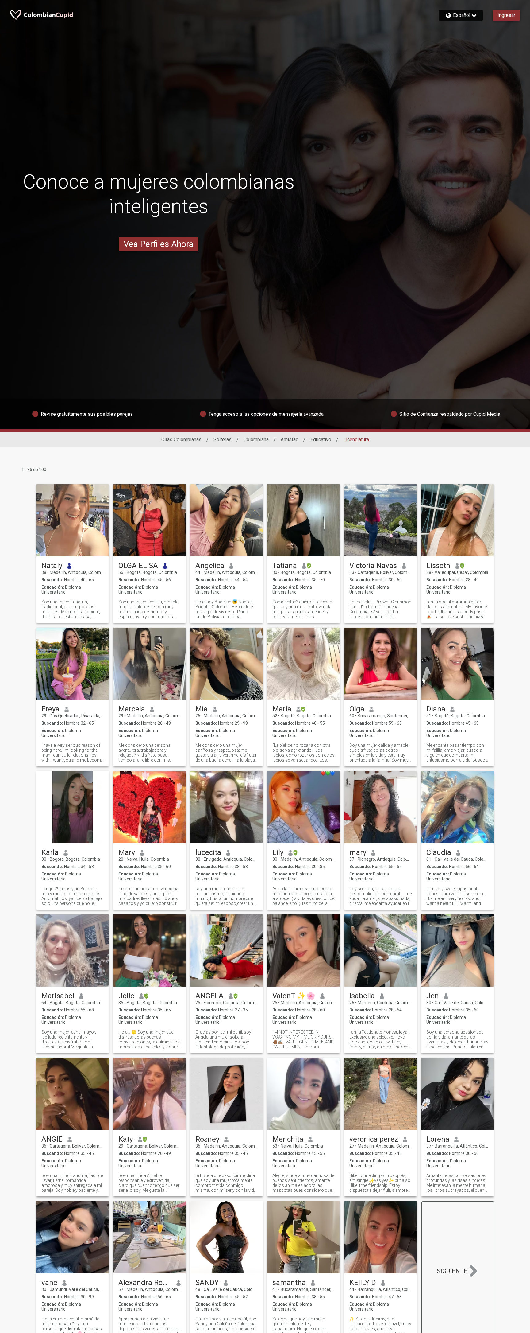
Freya (50, 709)
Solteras (222, 439)
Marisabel (57, 996)
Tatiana (284, 565)
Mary (126, 852)
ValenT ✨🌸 (293, 996)
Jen (432, 996)
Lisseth (438, 565)
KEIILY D (362, 1282)
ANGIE (52, 1139)
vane (49, 1282)
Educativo (320, 439)
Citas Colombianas (181, 439)
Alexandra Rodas (144, 1282)
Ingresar (506, 15)
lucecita (208, 852)
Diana (435, 709)
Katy (125, 1139)
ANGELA (209, 996)
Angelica (209, 565)
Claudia (438, 852)
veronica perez (373, 1139)
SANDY (207, 1282)
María (281, 709)
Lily (277, 852)
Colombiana (256, 439)
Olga (356, 709)
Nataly (51, 565)
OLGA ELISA (138, 565)
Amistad (289, 439)
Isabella (362, 996)
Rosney (207, 1139)
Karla (50, 852)
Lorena (437, 1139)
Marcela (131, 709)
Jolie (126, 996)
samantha (289, 1282)
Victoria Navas (373, 565)
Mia (201, 709)
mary (357, 852)
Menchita (287, 1139)
